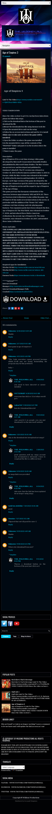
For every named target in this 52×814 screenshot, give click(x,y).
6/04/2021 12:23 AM (24, 471)
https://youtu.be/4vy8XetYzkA (21, 292)
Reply (10, 337)
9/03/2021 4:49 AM (24, 531)
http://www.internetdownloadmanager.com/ (27, 286)
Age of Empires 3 (10, 52)
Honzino (11, 519)
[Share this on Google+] (15, 308)
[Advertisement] (26, 654)
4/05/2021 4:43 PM (24, 356)
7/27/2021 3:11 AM (23, 519)
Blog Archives (26, 636)
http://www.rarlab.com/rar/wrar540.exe (29, 267)
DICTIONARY (19, 393)
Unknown (12, 331)
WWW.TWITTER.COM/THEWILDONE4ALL (27, 792)
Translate (19, 770)
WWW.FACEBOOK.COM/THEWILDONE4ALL (28, 787)
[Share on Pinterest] (19, 308)
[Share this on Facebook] (9, 308)
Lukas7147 (18, 405)
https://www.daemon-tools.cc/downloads (29, 275)
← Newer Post (6, 318)
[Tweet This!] (12, 308)
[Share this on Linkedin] (22, 308)
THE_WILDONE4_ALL (23, 380)
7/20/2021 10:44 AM (30, 506)
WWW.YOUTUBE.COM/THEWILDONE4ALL (26, 783)
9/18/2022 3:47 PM (30, 405)
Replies (13, 375)
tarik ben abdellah (15, 506)
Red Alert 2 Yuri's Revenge (21, 680)
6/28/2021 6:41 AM (33, 393)
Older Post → (46, 318)
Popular (6, 636)
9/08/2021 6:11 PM (23, 544)
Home (26, 318)
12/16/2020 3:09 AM (24, 331)
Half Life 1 (15, 692)
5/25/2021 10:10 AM (24, 434)
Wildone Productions (31, 798)
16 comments (7, 56)
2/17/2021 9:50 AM (24, 344)
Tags (14, 636)
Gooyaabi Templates (30, 801)
